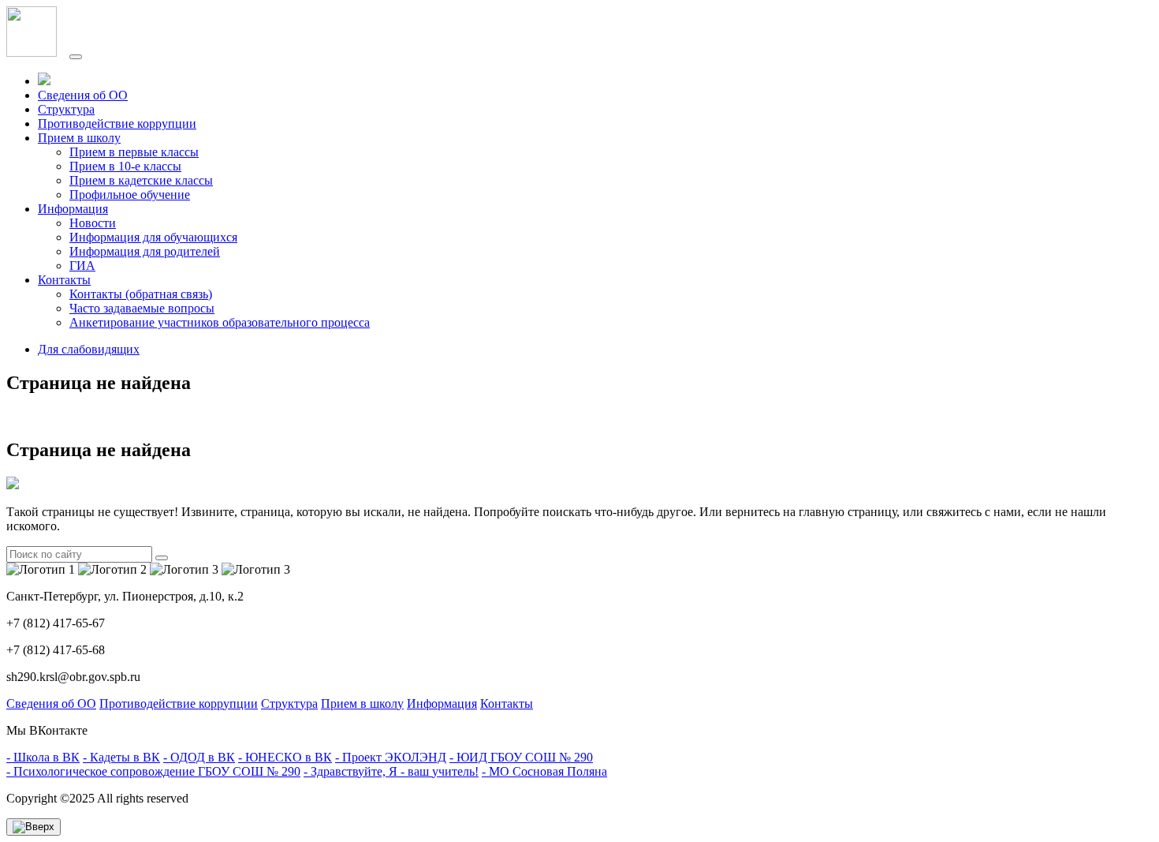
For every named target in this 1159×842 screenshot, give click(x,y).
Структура (66, 109)
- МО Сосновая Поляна (544, 771)
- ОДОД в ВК (199, 757)
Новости (92, 223)
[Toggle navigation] (75, 56)
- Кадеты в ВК (121, 757)
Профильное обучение (129, 194)
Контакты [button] (64, 279)
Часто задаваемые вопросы (141, 308)
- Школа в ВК (43, 757)
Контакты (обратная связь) (140, 294)
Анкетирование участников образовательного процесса (219, 322)
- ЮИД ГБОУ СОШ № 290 (521, 757)
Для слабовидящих (89, 349)
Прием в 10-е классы (125, 166)
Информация (442, 703)
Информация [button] (73, 208)
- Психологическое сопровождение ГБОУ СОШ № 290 (153, 771)
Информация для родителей (144, 251)
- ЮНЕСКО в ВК (285, 757)
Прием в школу (362, 703)
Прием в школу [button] (79, 137)
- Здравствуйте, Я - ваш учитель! (391, 771)
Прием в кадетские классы (141, 180)
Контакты (506, 703)
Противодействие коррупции (117, 123)
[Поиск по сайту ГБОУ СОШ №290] (44, 81)
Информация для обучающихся (153, 237)
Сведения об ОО (83, 95)
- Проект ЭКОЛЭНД (390, 757)
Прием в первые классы (134, 152)
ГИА (82, 265)
